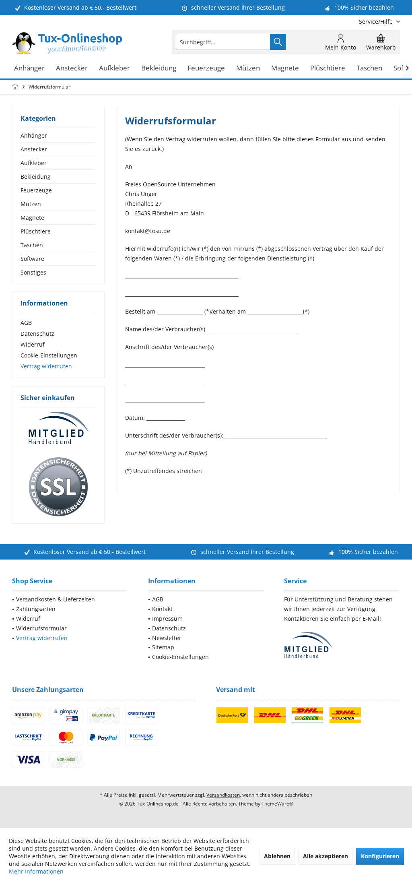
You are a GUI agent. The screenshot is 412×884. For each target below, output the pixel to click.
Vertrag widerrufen (46, 366)
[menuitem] (376, 22)
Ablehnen (277, 856)
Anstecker (34, 149)
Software (32, 258)
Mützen (31, 204)
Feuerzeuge (36, 190)
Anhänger (34, 135)
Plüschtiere (36, 231)
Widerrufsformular (41, 628)
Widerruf (33, 344)
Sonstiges (33, 272)
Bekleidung (36, 176)
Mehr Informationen (36, 871)
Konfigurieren (380, 856)
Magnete (32, 217)
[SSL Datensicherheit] (58, 487)
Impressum (167, 618)
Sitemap (163, 647)
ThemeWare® (277, 803)
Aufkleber (34, 163)
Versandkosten (223, 794)
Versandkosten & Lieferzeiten (55, 599)
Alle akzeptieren (325, 856)
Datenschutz (37, 333)
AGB (26, 322)
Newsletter (166, 638)
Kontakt (162, 609)
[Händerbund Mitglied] (58, 428)
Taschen (32, 245)
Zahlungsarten (36, 609)
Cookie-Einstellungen (49, 355)
